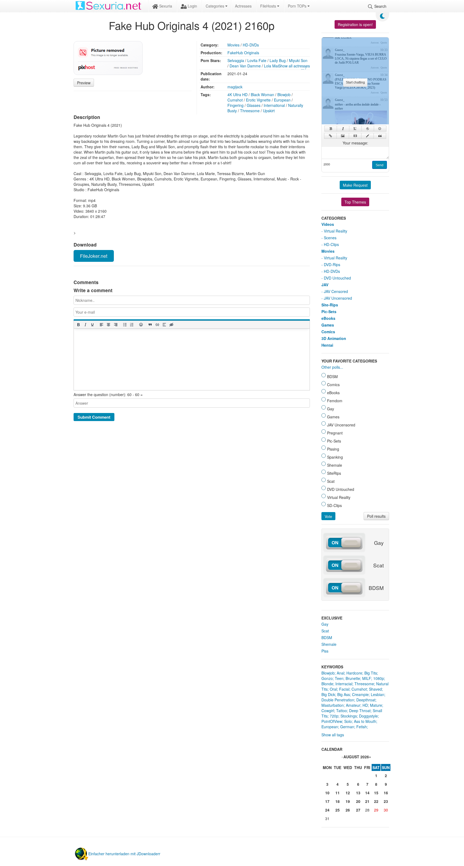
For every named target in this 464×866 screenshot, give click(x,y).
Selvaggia (235, 60)
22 (376, 801)
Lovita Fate (256, 60)
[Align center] (108, 324)
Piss (324, 651)
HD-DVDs (251, 45)
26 (348, 810)
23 (386, 801)
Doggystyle (368, 716)
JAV (324, 284)
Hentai (327, 345)
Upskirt (269, 110)
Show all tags (332, 734)
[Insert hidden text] (171, 324)
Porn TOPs (297, 6)
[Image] (342, 136)
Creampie (360, 694)
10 (327, 792)
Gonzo (327, 678)
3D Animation (333, 338)
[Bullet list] (124, 324)
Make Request (355, 185)
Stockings (348, 716)
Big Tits (370, 673)
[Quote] (380, 136)
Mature (376, 705)
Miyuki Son (298, 60)
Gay (324, 624)
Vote (328, 516)
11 (337, 792)
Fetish (361, 726)
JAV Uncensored (338, 298)
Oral (333, 689)
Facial (344, 689)
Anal (340, 673)
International (274, 105)
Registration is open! (355, 24)
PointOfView (331, 721)
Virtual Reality (335, 231)
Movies (233, 45)
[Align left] (101, 324)
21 (367, 801)
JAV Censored (336, 291)
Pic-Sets (328, 311)
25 (337, 810)
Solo (348, 721)
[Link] (330, 136)
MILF (366, 678)
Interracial (343, 683)
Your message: (355, 143)
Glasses (253, 105)
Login (192, 6)
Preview (83, 82)
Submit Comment (94, 417)
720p (334, 716)
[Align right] (115, 324)
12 (348, 792)
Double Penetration (337, 699)
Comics (328, 331)
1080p (378, 678)
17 (327, 801)
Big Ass (343, 694)
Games (327, 325)
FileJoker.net (93, 255)
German (347, 726)
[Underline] (92, 324)
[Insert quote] (150, 324)
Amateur (353, 705)
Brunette (353, 678)
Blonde (327, 683)
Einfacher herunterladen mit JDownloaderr (124, 853)
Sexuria (165, 6)
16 (386, 792)
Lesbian (377, 694)
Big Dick (328, 694)
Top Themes (355, 202)
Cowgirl (327, 710)
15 (376, 792)
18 (337, 801)
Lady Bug (278, 60)
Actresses (243, 6)
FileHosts (268, 6)
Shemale (328, 644)
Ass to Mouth (365, 721)
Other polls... (332, 367)
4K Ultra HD (237, 94)
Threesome (250, 110)
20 (358, 801)
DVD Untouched (337, 278)
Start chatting (355, 82)
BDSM (326, 637)
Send (379, 165)
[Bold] (78, 324)
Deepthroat (365, 699)
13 (358, 792)
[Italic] (85, 324)
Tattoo (341, 710)
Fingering (235, 105)
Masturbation (332, 705)
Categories (215, 6)
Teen (339, 678)
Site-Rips (329, 304)
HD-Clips (331, 244)
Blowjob (284, 94)
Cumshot (235, 100)
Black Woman (262, 94)
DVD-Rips (332, 264)
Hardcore (354, 673)
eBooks (328, 318)
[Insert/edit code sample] (157, 324)
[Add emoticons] (140, 324)
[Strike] (367, 129)
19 (348, 801)
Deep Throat (360, 710)
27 (358, 810)
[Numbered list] (131, 324)
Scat (325, 630)
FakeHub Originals (243, 52)
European (282, 100)
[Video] (355, 136)
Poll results (376, 516)
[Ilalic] (343, 129)
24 (327, 810)
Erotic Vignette (258, 100)
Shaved (375, 689)
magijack (234, 86)
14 (367, 792)
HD (365, 705)
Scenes (330, 237)
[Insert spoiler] (164, 324)
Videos (327, 224)
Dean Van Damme (245, 65)
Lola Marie (273, 65)
